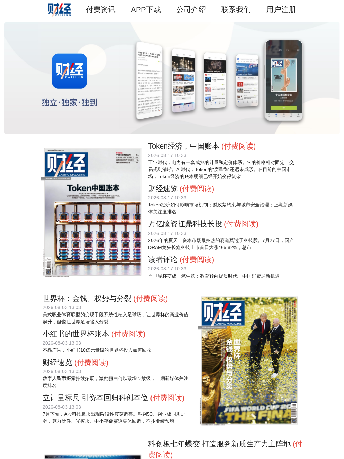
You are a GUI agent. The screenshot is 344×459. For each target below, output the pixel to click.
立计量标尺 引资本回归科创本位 (95, 397)
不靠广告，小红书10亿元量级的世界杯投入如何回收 (97, 350)
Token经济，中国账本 (183, 146)
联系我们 (236, 9)
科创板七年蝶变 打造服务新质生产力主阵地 (219, 444)
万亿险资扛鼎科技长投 (185, 224)
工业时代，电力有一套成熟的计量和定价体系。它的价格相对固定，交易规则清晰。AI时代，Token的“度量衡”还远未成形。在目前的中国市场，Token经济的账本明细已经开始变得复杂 (221, 169)
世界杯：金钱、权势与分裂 (87, 298)
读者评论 (163, 259)
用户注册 (281, 9)
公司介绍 (191, 9)
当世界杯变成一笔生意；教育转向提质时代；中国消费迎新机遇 (214, 276)
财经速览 (163, 188)
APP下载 (146, 9)
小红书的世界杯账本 (76, 334)
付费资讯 (101, 9)
